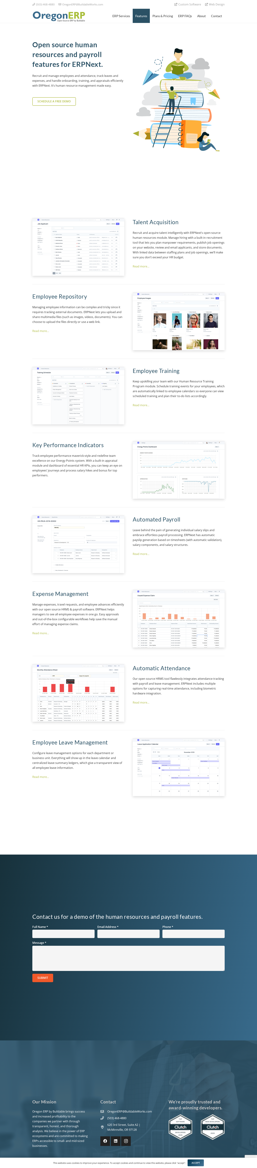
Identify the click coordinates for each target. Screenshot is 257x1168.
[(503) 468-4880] (103, 1118)
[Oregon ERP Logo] (58, 16)
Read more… (141, 266)
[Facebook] (105, 1141)
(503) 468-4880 (116, 1118)
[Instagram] (126, 1141)
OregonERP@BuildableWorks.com (129, 1111)
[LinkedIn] (115, 1141)
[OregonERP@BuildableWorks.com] (103, 1111)
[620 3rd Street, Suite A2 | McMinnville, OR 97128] (103, 1127)
